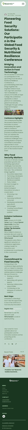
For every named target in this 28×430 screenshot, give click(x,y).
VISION (3, 388)
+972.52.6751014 (5, 399)
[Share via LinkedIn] (12, 344)
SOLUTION (4, 389)
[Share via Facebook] (5, 344)
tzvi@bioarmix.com (6, 401)
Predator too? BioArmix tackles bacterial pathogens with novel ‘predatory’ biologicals (13, 371)
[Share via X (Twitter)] (8, 344)
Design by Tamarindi (7, 425)
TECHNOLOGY (5, 391)
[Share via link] (16, 344)
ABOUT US (4, 393)
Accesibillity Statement (8, 423)
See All (22, 351)
